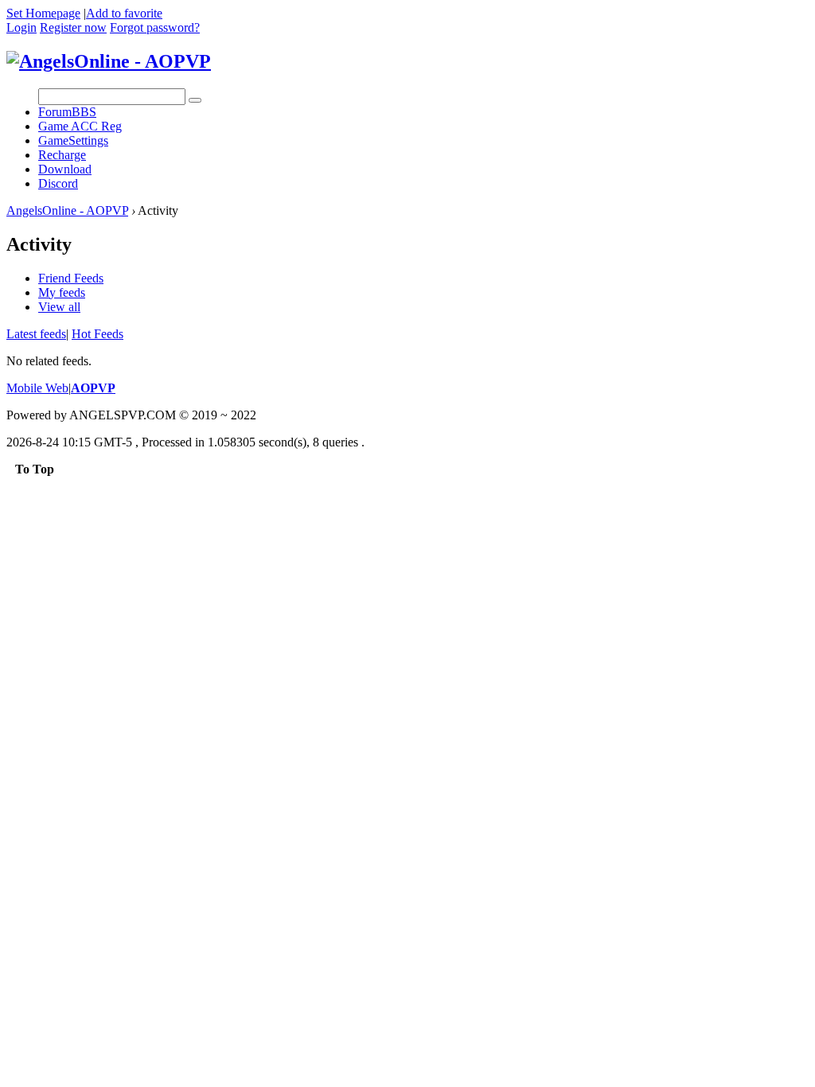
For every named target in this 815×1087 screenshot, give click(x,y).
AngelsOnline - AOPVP (67, 210)
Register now (73, 27)
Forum (67, 112)
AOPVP (93, 388)
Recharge (62, 155)
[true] (195, 100)
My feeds (61, 292)
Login (21, 27)
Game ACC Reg (80, 126)
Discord (58, 183)
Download (65, 169)
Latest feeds (36, 334)
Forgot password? (155, 27)
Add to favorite (124, 13)
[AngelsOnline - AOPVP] (108, 61)
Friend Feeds (70, 278)
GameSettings (73, 140)
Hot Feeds (97, 334)
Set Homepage (43, 13)
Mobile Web (37, 388)
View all (59, 307)
